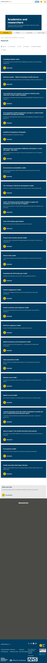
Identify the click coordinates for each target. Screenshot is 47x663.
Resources (5, 32)
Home (2, 37)
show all (4, 46)
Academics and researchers (11, 37)
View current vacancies (23, 651)
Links (20, 46)
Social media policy (4, 651)
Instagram (36, 643)
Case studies (12, 46)
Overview (18, 32)
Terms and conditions (5, 649)
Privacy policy (12, 649)
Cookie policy (21, 649)
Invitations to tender (14, 651)
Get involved (29, 32)
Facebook (31, 643)
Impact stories (41, 32)
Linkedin (33, 643)
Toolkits (4, 49)
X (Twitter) (28, 643)
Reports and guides (37, 46)
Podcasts (27, 46)
